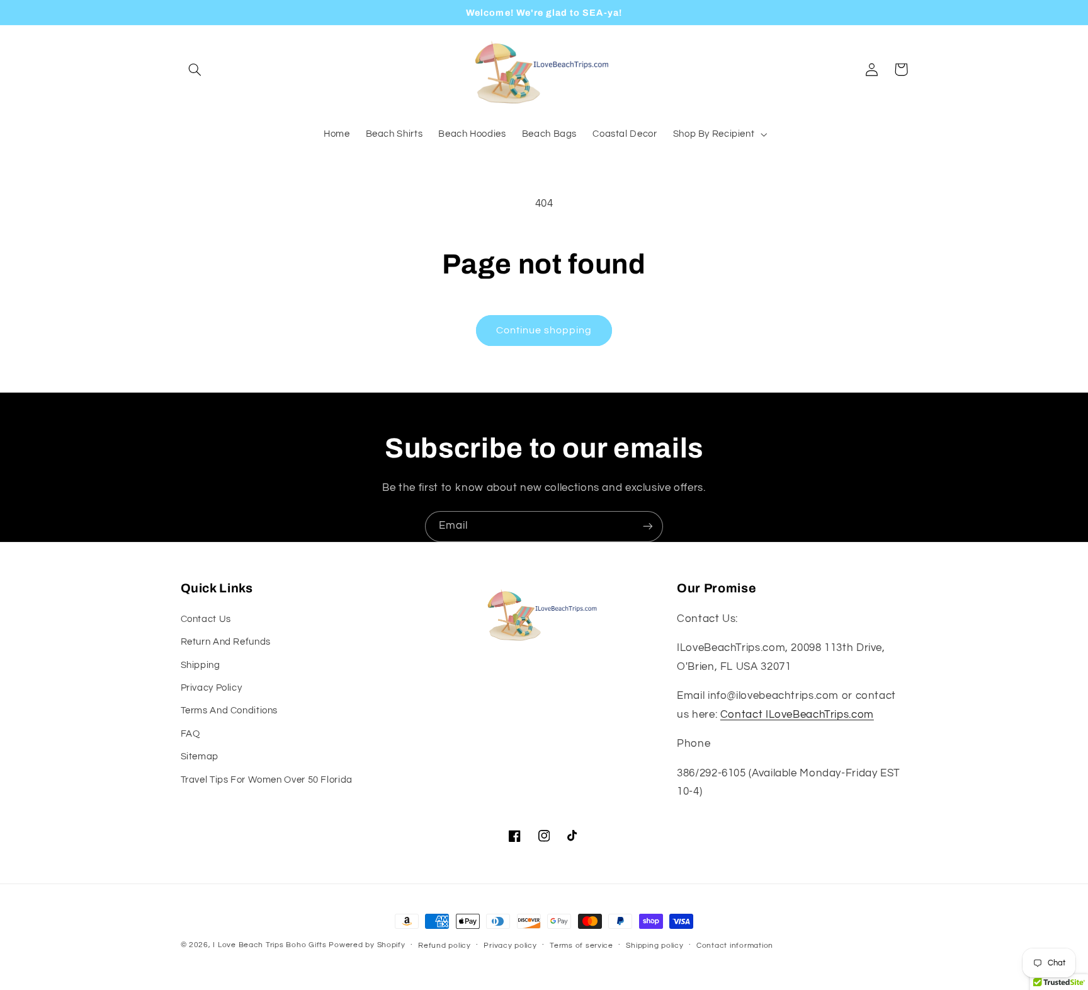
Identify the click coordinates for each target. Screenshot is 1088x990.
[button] (195, 69)
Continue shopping (544, 330)
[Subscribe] (647, 526)
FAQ (190, 734)
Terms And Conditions (229, 710)
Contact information (734, 945)
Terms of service (581, 945)
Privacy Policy (211, 688)
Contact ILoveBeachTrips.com (797, 714)
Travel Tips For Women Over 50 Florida (267, 780)
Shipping (200, 665)
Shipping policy (654, 945)
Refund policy (444, 945)
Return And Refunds (226, 642)
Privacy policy (510, 945)
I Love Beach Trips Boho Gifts (269, 944)
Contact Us (206, 619)
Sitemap (199, 756)
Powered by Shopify (367, 944)
